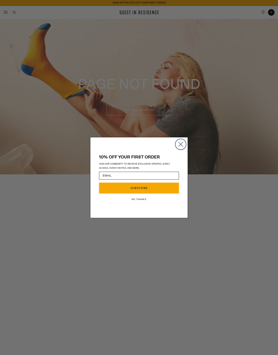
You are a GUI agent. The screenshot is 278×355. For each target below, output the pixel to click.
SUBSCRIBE (139, 188)
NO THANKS (139, 199)
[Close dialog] (180, 144)
